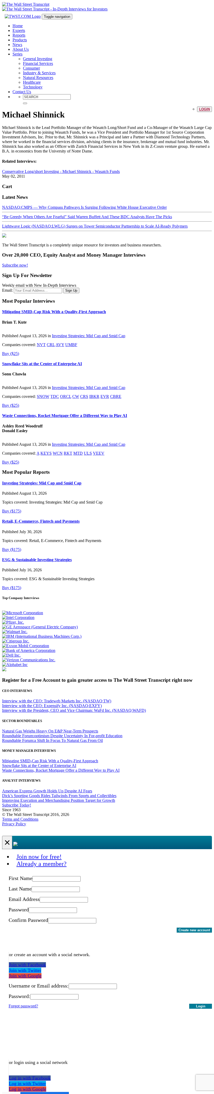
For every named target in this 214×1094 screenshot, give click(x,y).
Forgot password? (23, 1006)
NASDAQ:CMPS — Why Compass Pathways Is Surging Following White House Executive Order (84, 207)
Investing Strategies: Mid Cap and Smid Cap (88, 336)
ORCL (65, 396)
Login (204, 109)
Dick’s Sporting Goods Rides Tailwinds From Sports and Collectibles (59, 795)
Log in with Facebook (30, 1078)
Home (18, 26)
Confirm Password (28, 920)
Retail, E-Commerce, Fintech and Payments (41, 521)
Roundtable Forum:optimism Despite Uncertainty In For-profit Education (62, 736)
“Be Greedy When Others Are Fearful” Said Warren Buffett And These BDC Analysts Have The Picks (87, 217)
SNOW (43, 396)
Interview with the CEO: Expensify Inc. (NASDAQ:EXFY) (52, 705)
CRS (84, 396)
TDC (54, 396)
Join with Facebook (27, 964)
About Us (21, 49)
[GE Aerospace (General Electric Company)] (40, 627)
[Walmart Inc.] (14, 631)
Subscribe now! (15, 265)
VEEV (98, 453)
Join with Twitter (25, 970)
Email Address (24, 899)
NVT (41, 344)
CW (75, 396)
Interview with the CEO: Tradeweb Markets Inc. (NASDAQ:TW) (56, 701)
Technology (33, 87)
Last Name (20, 889)
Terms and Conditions (20, 819)
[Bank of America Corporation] (28, 650)
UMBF (71, 344)
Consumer (31, 68)
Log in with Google (27, 1089)
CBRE (115, 396)
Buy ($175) (11, 511)
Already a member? (41, 863)
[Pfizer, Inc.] (13, 622)
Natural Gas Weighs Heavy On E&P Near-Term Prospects (50, 731)
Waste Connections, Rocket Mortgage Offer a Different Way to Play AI (64, 415)
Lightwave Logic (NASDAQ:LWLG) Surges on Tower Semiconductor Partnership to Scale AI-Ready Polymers (95, 226)
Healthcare (32, 82)
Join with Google (25, 975)
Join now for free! (39, 856)
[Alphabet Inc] (15, 664)
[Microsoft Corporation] (22, 613)
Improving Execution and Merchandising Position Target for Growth (58, 800)
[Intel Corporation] (18, 617)
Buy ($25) (10, 353)
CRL (51, 344)
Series (17, 54)
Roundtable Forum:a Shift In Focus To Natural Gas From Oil (52, 740)
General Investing (37, 59)
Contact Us (22, 91)
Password (19, 909)
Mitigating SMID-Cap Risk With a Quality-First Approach (54, 311)
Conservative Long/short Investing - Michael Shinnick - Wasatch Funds (61, 171)
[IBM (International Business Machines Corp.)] (41, 636)
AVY (60, 344)
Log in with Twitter (27, 1083)
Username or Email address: (39, 986)
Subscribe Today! (16, 805)
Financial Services (38, 63)
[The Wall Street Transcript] (25, 4)
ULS (88, 453)
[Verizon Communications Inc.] (28, 660)
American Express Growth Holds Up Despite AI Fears (47, 791)
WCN (58, 453)
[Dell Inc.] (11, 655)
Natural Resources (38, 77)
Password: (19, 996)
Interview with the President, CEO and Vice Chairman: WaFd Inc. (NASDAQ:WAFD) (74, 710)
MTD (78, 453)
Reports (19, 35)
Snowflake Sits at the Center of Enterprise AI (42, 364)
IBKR (94, 396)
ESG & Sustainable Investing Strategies (37, 559)
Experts (19, 30)
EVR (104, 396)
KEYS (46, 453)
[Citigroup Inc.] (15, 641)
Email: (7, 290)
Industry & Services (39, 73)
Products (20, 40)
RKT (68, 453)
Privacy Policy (14, 824)
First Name (20, 878)
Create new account (194, 930)
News (17, 44)
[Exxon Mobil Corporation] (25, 646)
